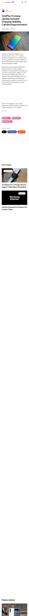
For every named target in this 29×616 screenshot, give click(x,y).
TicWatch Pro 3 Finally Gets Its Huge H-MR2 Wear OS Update (14, 186)
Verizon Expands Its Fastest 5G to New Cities (14, 208)
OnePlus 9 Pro (8, 121)
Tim (7, 10)
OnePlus (5, 111)
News (5, 606)
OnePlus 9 (17, 118)
